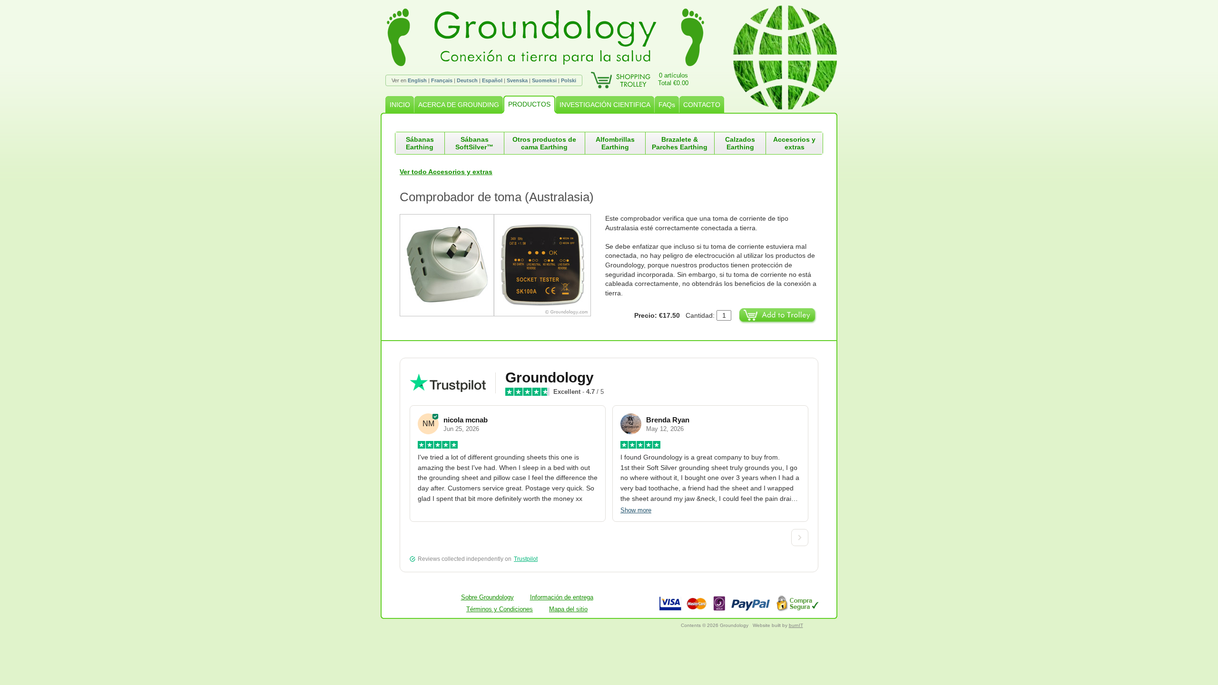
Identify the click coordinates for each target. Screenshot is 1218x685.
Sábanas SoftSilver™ (474, 143)
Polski (568, 80)
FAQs (666, 104)
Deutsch (467, 80)
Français (441, 80)
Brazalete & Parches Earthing (679, 143)
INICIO (400, 104)
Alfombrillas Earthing (615, 143)
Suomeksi (544, 80)
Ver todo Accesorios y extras (446, 172)
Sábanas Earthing (420, 143)
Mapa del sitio (568, 609)
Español (492, 80)
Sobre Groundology (487, 597)
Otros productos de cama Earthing (544, 143)
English (417, 80)
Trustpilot (526, 559)
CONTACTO (701, 104)
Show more (635, 510)
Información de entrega (561, 597)
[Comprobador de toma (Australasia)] (502, 265)
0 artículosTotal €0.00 (673, 79)
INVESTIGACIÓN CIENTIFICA (605, 104)
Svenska (517, 80)
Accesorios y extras (794, 143)
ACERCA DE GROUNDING (458, 104)
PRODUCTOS (529, 104)
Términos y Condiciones (499, 609)
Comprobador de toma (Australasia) (497, 197)
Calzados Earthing (740, 143)
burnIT (796, 625)
